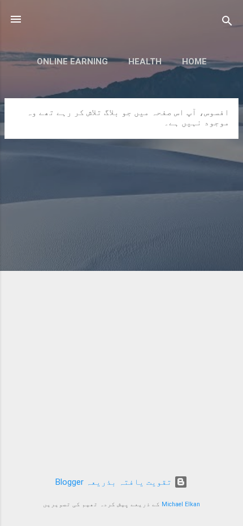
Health (145, 61)
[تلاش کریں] (227, 23)
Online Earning (72, 61)
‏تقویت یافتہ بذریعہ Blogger (114, 482)
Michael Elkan (181, 504)
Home (194, 61)
